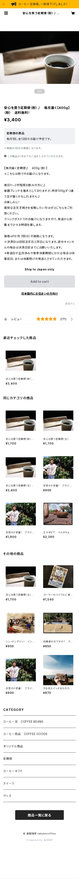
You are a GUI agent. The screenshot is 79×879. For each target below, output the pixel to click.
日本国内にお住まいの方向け (39, 293)
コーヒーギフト (13, 771)
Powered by (35, 840)
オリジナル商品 (13, 746)
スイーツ (8, 783)
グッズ (7, 795)
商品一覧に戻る (39, 815)
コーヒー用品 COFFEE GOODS (25, 734)
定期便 (7, 758)
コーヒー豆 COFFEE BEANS (23, 721)
